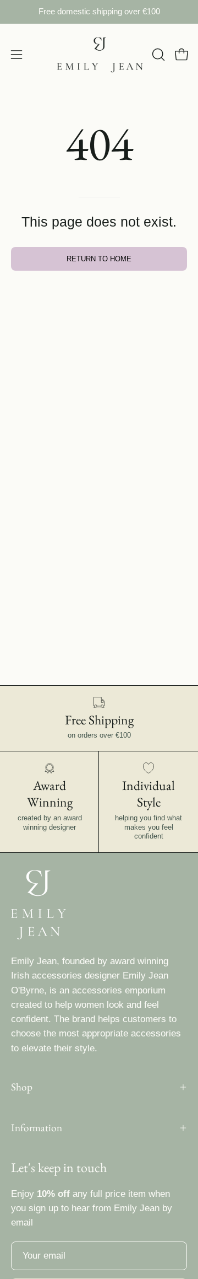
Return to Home (99, 259)
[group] (99, 12)
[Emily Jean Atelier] (99, 55)
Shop (21, 1087)
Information (36, 1128)
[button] (157, 54)
